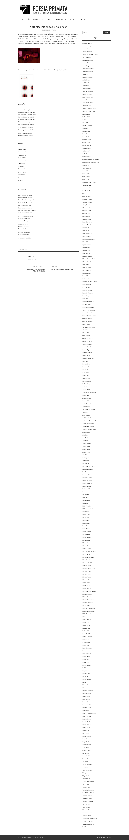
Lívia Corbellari (86, 506)
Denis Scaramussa (87, 233)
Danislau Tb (85, 230)
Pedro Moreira (86, 651)
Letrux (84, 492)
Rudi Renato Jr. (86, 730)
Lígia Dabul (85, 497)
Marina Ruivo (86, 585)
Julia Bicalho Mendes (88, 426)
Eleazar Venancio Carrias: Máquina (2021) (62, 269)
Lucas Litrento (86, 514)
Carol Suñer (85, 179)
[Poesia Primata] (47, 9)
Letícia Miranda (86, 486)
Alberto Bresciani (87, 51)
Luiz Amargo (86, 523)
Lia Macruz (85, 494)
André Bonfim (86, 83)
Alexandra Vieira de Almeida (90, 54)
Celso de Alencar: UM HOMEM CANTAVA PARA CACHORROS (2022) (36, 270)
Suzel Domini (86, 756)
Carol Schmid (86, 176)
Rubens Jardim (86, 727)
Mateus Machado (86, 588)
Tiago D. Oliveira (87, 776)
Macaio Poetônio (86, 531)
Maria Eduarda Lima (88, 560)
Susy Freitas (85, 753)
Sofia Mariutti (86, 747)
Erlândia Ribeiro (86, 273)
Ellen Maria (85, 264)
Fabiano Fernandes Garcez (89, 281)
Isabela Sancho (86, 378)
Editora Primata (60, 19)
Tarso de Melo (86, 759)
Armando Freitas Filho (88, 111)
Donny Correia (86, 247)
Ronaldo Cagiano (87, 722)
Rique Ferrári (86, 696)
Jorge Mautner (86, 415)
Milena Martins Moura (88, 611)
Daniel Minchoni (86, 219)
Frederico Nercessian (88, 307)
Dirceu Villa (85, 242)
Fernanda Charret (87, 290)
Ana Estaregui (86, 66)
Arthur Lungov (86, 114)
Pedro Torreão (86, 656)
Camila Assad (86, 142)
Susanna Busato (86, 750)
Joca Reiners (85, 412)
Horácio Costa (86, 364)
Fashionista (100, 837)
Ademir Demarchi (87, 49)
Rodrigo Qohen (86, 716)
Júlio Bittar (85, 455)
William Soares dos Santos (89, 818)
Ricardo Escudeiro (87, 693)
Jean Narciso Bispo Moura (89, 392)
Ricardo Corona (86, 688)
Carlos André (86, 151)
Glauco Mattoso (86, 333)
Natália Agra (85, 622)
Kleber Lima (85, 460)
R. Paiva (84, 668)
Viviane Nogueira (87, 813)
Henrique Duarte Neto (88, 358)
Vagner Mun (85, 784)
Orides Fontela (86, 634)
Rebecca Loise (86, 673)
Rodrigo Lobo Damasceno (89, 713)
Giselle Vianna (86, 330)
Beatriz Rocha (86, 120)
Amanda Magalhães (87, 60)
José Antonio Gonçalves (88, 418)
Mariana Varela (86, 577)
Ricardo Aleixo (86, 685)
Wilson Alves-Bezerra (88, 821)
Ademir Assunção (87, 46)
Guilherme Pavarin (87, 338)
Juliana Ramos (86, 449)
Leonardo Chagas (87, 477)
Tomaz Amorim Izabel (88, 781)
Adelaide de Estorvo (87, 43)
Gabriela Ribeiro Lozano (89, 316)
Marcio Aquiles (86, 548)
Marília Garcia (86, 583)
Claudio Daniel (86, 213)
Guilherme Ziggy (87, 344)
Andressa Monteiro (87, 91)
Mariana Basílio (86, 566)
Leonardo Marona (87, 483)
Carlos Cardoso (86, 157)
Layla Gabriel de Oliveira (89, 466)
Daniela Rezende (86, 225)
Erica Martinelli (86, 270)
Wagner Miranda (86, 815)
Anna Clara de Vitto (87, 97)
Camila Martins (86, 145)
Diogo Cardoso (86, 236)
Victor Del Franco (87, 798)
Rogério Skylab (86, 719)
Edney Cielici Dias (87, 256)
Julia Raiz (85, 441)
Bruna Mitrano (86, 131)
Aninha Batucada (87, 94)
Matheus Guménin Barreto (89, 597)
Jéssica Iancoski (86, 404)
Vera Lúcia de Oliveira (88, 793)
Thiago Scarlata (86, 773)
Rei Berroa (85, 676)
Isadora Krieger (86, 384)
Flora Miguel (85, 299)
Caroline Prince (86, 185)
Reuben (84, 682)
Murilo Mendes (86, 619)
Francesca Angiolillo (87, 301)
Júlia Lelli (85, 435)
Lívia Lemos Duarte (87, 509)
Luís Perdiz (85, 520)
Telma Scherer (86, 767)
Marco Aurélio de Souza (88, 551)
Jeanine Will (85, 395)
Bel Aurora (85, 122)
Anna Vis (84, 100)
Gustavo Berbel (86, 347)
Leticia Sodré (86, 489)
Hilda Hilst (85, 361)
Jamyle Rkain (86, 389)
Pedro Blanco (86, 642)
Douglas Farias (86, 250)
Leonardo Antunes (87, 475)
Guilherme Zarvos (87, 341)
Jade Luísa (85, 387)
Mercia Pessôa (86, 605)
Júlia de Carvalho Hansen (89, 429)
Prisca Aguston (86, 662)
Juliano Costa (86, 452)
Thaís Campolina (87, 770)
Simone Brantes (86, 744)
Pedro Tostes (85, 659)
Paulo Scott (85, 639)
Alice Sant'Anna (86, 57)
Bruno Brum (85, 134)
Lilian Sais (85, 503)
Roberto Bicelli (86, 705)
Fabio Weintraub (86, 284)
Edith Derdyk (86, 253)
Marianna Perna (86, 580)
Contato (82, 19)
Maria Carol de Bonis (88, 557)
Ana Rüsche (85, 74)
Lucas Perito (85, 517)
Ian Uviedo (85, 370)
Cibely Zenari (86, 205)
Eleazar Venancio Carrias (89, 259)
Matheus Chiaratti (87, 594)
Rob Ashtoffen (86, 699)
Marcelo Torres (86, 546)
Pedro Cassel (85, 645)
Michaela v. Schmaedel (88, 608)
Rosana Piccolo (86, 725)
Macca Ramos (86, 534)
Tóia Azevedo (86, 779)
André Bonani (86, 80)
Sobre (72, 19)
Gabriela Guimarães (87, 313)
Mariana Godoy (86, 571)
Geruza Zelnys (86, 324)
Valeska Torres (86, 787)
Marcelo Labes (86, 540)
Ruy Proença (85, 733)
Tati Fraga (85, 761)
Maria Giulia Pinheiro (88, 563)
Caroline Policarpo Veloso (89, 182)
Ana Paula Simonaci (87, 71)
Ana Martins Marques (88, 68)
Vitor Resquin (86, 807)
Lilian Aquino (86, 500)
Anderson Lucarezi (87, 77)
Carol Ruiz (85, 171)
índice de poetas (34, 19)
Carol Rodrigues (86, 168)
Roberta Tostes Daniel (88, 702)
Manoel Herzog (86, 537)
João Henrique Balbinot (88, 409)
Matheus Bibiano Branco (89, 591)
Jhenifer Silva (86, 406)
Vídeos (47, 19)
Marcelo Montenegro (88, 543)
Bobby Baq (85, 128)
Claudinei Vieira (86, 210)
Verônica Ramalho (87, 796)
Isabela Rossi (85, 375)
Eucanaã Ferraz (86, 276)
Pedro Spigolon (86, 654)
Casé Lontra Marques (88, 191)
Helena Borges (86, 355)
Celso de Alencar (87, 196)
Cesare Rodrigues (87, 199)
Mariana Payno (86, 574)
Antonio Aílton (86, 105)
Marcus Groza (86, 554)
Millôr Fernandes (87, 614)
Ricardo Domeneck (87, 690)
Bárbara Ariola (86, 117)
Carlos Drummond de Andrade (90, 159)
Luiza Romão (86, 529)
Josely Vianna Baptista (88, 423)
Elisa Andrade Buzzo (88, 262)
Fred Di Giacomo (87, 304)
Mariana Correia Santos (88, 568)
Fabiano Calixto (86, 279)
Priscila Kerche (86, 665)
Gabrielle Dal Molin (87, 318)
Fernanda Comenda (87, 293)
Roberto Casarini (86, 708)
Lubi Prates (85, 512)
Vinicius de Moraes (87, 801)
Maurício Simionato (87, 602)
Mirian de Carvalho (87, 617)
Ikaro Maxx (85, 372)
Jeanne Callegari (86, 398)
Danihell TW (85, 228)
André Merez (85, 86)
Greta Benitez (86, 335)
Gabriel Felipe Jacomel (88, 310)
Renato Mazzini (86, 679)
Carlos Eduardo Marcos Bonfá (90, 162)
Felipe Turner (86, 287)
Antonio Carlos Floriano (88, 108)
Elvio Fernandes (86, 267)
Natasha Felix (86, 628)
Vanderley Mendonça (88, 790)
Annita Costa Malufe (87, 103)
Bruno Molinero (86, 137)
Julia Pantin (85, 438)
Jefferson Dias (86, 401)
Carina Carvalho (86, 148)
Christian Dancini (87, 202)
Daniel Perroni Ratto (87, 222)
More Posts (32, 259)
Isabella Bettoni (86, 381)
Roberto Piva (85, 710)
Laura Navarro (86, 463)
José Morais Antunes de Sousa (90, 421)
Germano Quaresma (87, 321)
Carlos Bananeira (87, 154)
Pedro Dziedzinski (87, 648)
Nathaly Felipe (86, 631)
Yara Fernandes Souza (88, 824)
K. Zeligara (85, 458)
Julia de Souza (86, 432)
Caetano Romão (86, 139)
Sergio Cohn (85, 739)
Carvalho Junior (86, 188)
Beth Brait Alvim (87, 125)
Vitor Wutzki (85, 810)
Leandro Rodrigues (87, 469)
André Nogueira (86, 88)
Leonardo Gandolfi (87, 480)
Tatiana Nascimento (87, 764)
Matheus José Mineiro (88, 600)
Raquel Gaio (85, 671)
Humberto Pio (86, 367)
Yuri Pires (85, 827)
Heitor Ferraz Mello (87, 352)
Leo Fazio (85, 472)
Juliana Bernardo (86, 443)
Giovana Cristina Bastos (88, 327)
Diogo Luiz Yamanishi (88, 239)
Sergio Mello (85, 742)
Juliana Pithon (86, 446)
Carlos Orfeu (85, 165)
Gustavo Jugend (86, 350)
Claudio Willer (86, 216)
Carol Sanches (86, 174)
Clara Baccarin (86, 208)
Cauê (83, 193)
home (22, 19)
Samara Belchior (86, 736)
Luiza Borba (85, 526)
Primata (54, 30)
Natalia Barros (86, 625)
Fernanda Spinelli (87, 296)
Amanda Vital (86, 63)
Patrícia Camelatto (87, 637)
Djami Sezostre (24, 249)
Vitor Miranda (86, 804)
